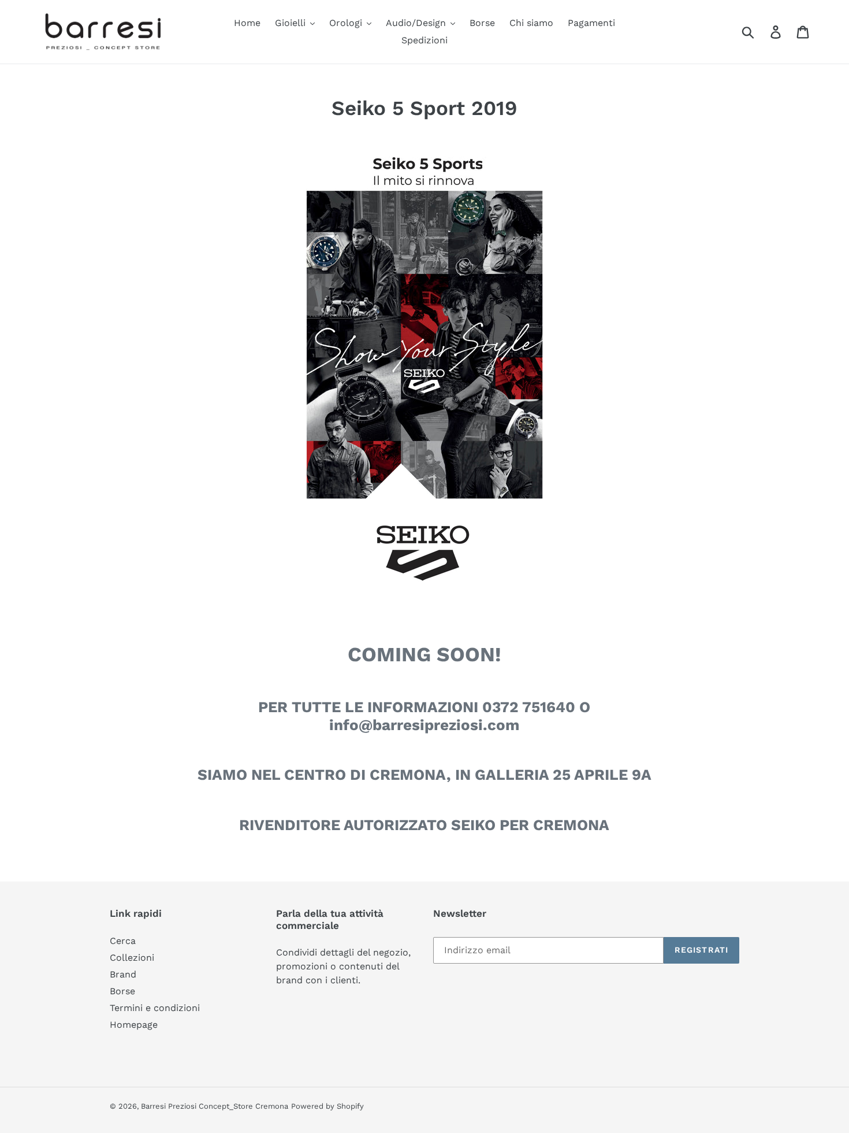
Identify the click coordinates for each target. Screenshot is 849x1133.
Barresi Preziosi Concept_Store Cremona (214, 1106)
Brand (123, 974)
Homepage (134, 1024)
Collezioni (132, 957)
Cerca (123, 940)
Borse (122, 991)
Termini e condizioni (155, 1007)
